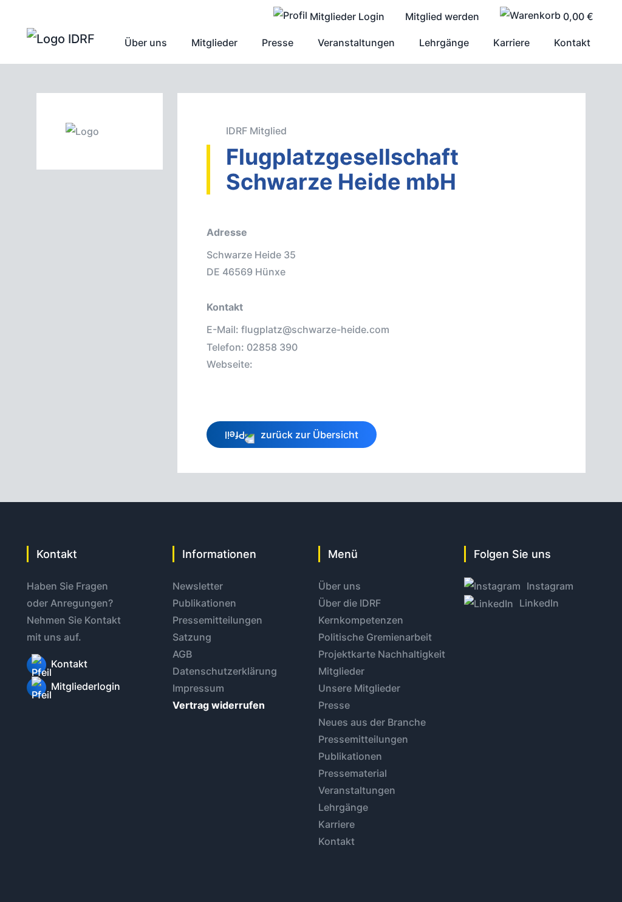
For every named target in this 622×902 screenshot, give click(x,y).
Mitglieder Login (345, 16)
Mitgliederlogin (85, 686)
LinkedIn (538, 603)
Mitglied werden (442, 16)
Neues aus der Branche (372, 722)
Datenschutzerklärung (225, 671)
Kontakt (69, 664)
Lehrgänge (343, 807)
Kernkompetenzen (360, 620)
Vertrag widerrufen (219, 705)
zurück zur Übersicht (308, 435)
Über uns (339, 586)
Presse (334, 705)
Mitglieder (341, 671)
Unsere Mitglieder (359, 688)
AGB (182, 654)
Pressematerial (352, 773)
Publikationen (204, 603)
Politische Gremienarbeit (375, 637)
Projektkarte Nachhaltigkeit (381, 654)
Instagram (548, 586)
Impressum (198, 688)
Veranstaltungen (356, 790)
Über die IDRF (349, 603)
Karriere (336, 824)
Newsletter (198, 586)
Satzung (192, 637)
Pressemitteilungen (217, 620)
